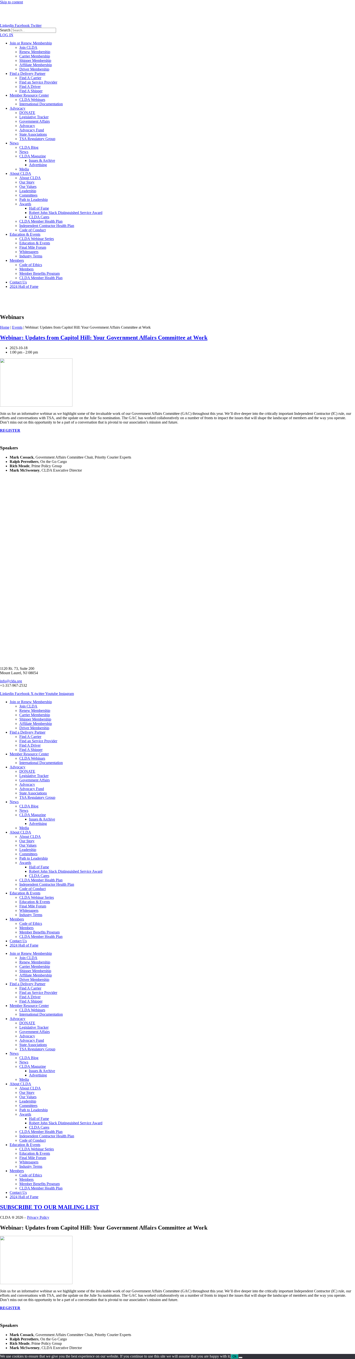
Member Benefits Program (39, 273)
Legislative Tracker (34, 117)
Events (17, 327)
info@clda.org (11, 681)
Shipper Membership (35, 60)
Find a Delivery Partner (27, 73)
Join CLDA (28, 47)
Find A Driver (30, 87)
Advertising (38, 165)
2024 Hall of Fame (24, 286)
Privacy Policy (38, 1217)
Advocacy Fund (31, 130)
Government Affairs (34, 121)
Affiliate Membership (35, 65)
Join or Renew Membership (31, 43)
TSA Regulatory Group (37, 139)
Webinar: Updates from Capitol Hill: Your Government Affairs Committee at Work (103, 337)
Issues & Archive (42, 160)
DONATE (27, 113)
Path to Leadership (33, 200)
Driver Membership (34, 69)
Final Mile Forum (32, 247)
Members (17, 260)
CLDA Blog (28, 147)
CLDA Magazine (32, 156)
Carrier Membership (34, 56)
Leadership (27, 191)
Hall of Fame (39, 208)
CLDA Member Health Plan (41, 221)
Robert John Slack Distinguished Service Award (65, 213)
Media (24, 169)
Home (4, 327)
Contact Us (18, 282)
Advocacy (17, 108)
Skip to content (11, 2)
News (14, 143)
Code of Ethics (30, 265)
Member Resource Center (29, 95)
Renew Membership (34, 52)
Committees (28, 195)
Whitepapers (28, 252)
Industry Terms (30, 256)
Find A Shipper (31, 91)
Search (5, 30)
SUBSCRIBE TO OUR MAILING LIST (49, 1207)
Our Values (27, 186)
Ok (235, 1356)
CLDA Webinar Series (36, 239)
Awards (25, 204)
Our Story (27, 182)
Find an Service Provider (38, 82)
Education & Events (25, 234)
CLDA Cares (39, 217)
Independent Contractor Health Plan (46, 226)
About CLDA (20, 173)
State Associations (33, 134)
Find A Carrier (30, 78)
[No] (240, 1357)
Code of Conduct (32, 230)
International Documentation (41, 104)
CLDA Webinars (32, 100)
